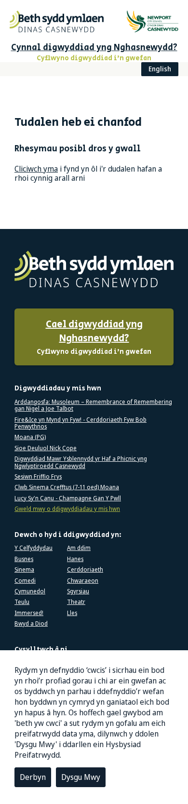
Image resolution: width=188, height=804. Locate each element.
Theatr (76, 602)
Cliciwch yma (36, 168)
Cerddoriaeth (85, 569)
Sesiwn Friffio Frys (38, 476)
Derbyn (33, 777)
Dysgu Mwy (80, 777)
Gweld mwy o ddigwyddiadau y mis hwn (67, 509)
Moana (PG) (30, 437)
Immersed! (28, 613)
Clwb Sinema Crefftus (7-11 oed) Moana (66, 487)
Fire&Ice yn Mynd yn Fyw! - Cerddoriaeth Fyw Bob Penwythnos (80, 423)
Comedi (25, 580)
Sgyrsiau (78, 591)
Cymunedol (29, 591)
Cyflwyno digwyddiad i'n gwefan (94, 337)
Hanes (75, 559)
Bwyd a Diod (31, 623)
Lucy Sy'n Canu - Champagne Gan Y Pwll (67, 498)
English (159, 68)
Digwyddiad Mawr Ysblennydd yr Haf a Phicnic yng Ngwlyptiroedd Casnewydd (80, 462)
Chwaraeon (82, 580)
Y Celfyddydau (33, 548)
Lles (72, 613)
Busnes (23, 559)
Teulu (21, 602)
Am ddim (79, 548)
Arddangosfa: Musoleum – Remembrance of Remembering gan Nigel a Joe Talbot (93, 406)
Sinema (24, 569)
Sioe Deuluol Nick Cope (45, 448)
